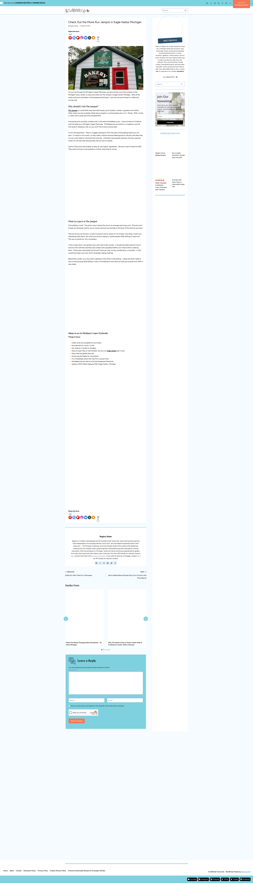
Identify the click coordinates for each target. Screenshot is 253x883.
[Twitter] (222, 3)
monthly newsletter (99, 556)
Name (72, 700)
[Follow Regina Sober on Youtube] (107, 563)
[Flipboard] (78, 36)
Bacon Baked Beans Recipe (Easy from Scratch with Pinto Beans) (127, 575)
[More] (93, 36)
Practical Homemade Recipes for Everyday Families (86, 871)
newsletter (180, 71)
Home (5, 871)
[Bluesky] (85, 36)
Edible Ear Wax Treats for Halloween (78, 573)
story (72, 556)
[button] (156, 180)
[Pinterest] (218, 3)
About (12, 871)
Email (110, 700)
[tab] (101, 649)
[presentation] (84, 615)
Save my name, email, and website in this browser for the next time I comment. (97, 706)
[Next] (145, 619)
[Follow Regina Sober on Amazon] (115, 563)
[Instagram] (215, 3)
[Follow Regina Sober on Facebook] (96, 563)
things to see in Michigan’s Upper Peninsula (88, 333)
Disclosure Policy (30, 871)
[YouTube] (207, 3)
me (168, 69)
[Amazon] (230, 3)
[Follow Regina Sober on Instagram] (104, 563)
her (138, 556)
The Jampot (72, 110)
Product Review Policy (58, 871)
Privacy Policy (43, 871)
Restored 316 (246, 872)
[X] (89, 36)
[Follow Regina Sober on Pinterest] (111, 563)
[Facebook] (226, 3)
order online (111, 351)
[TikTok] (211, 3)
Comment (73, 670)
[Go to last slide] (66, 619)
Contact (19, 871)
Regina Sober (74, 26)
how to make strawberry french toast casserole (178, 155)
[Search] (181, 84)
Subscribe (170, 122)
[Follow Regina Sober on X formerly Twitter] (100, 563)
